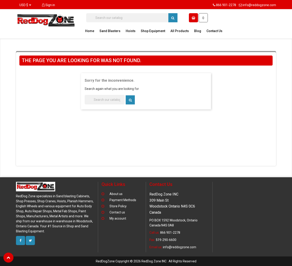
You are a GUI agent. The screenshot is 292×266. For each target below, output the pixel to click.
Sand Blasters (109, 31)
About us (116, 194)
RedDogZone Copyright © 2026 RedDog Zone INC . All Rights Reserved (146, 261)
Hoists (131, 31)
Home (89, 31)
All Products (179, 31)
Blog (197, 31)
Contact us (117, 212)
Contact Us (214, 31)
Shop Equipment (153, 31)
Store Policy (118, 206)
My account (118, 218)
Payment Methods (123, 200)
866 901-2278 (226, 5)
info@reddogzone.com (259, 5)
